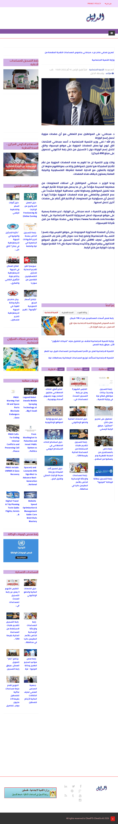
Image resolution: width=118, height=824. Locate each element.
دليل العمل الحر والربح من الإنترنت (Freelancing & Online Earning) (30, 209)
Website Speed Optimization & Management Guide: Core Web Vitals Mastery (30, 511)
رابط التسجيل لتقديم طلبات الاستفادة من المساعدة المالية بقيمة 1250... (80, 448)
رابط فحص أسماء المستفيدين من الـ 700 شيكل (92, 318)
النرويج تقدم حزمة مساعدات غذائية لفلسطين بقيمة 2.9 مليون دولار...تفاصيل (12, 695)
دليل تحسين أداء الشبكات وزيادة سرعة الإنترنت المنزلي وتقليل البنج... (53, 473)
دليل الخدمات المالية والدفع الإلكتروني (78, 420)
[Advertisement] (77, 277)
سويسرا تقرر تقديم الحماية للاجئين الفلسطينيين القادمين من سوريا (30, 274)
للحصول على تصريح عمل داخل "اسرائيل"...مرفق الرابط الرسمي (104, 424)
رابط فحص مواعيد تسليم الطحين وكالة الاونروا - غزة (30, 664)
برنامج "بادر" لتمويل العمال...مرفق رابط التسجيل (12, 664)
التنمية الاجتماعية (96, 70)
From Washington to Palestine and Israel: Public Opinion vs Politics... (30, 442)
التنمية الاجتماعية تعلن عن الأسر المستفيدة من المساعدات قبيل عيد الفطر (79, 351)
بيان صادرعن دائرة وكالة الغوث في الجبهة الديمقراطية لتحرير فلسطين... (13, 309)
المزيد (111, 369)
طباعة (108, 73)
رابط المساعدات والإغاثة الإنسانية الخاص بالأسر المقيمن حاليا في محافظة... (79, 482)
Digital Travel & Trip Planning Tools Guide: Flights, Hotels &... (12, 507)
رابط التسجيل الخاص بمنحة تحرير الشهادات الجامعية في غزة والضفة (30, 239)
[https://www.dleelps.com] (102, 788)
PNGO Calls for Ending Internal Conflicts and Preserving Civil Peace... (12, 442)
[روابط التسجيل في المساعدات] (30, 792)
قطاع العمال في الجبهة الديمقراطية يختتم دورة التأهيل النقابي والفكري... (12, 274)
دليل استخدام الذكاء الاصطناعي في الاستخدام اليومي (53, 445)
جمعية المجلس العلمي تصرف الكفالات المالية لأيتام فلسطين (30, 693)
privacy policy (94, 3)
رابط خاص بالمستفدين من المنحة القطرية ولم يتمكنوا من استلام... (103, 454)
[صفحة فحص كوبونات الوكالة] (20, 550)
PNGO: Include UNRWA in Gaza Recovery (12, 471)
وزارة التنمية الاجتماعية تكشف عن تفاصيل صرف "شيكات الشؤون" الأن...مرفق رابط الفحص (82, 342)
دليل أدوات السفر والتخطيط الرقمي (14, 208)
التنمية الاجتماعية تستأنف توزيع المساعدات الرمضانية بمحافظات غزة (81, 358)
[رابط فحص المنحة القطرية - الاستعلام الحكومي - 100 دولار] (20, 164)
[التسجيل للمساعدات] (20, 79)
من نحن (109, 3)
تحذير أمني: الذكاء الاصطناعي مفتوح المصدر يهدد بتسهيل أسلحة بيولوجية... (53, 394)
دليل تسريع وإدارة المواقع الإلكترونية (54, 420)
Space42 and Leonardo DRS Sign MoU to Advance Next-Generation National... (30, 476)
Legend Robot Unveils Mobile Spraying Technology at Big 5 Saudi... (30, 404)
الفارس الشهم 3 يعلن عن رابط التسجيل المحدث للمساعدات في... (80, 394)
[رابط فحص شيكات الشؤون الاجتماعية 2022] (20, 359)
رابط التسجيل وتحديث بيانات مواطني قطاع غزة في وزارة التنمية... (104, 394)
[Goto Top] (113, 819)
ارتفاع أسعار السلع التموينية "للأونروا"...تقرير (29, 304)
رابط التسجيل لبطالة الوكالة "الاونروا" (103, 480)
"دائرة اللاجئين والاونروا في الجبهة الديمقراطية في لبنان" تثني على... (12, 241)
